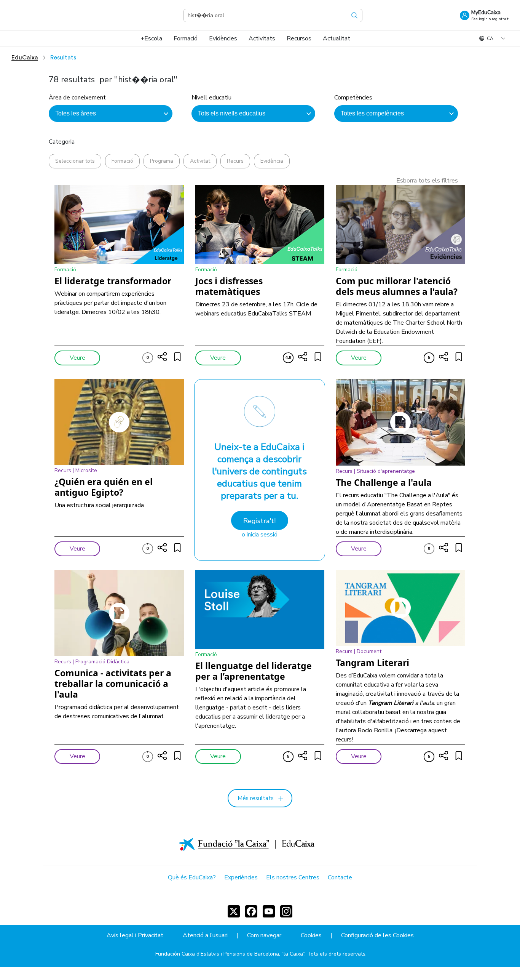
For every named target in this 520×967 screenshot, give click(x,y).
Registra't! (259, 520)
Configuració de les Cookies (377, 935)
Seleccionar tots (75, 161)
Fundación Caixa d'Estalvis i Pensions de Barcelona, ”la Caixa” (230, 953)
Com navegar (264, 935)
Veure (77, 358)
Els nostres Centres (292, 877)
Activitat (200, 161)
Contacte (340, 877)
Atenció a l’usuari (205, 935)
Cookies (311, 935)
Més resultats (256, 798)
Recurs (235, 161)
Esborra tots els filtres (427, 180)
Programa (161, 161)
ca (490, 38)
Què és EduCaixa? (192, 877)
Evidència (271, 161)
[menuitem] (151, 38)
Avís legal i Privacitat (135, 935)
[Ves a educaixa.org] (49, 15)
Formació (122, 161)
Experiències (241, 877)
